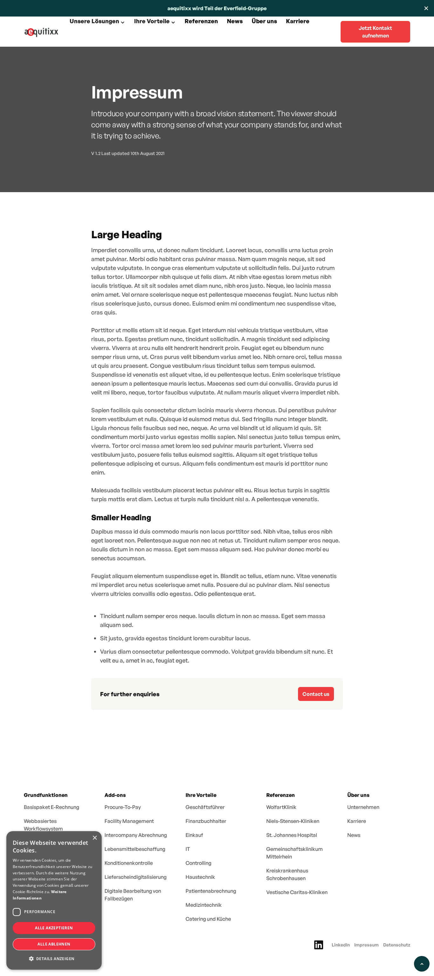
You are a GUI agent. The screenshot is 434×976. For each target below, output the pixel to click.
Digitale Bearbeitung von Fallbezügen (133, 895)
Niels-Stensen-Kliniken (292, 821)
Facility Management (129, 821)
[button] (97, 23)
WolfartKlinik (281, 807)
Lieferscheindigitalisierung (135, 877)
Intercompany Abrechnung (136, 835)
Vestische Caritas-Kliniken (297, 892)
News (353, 835)
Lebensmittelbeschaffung (135, 849)
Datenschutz (396, 944)
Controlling (198, 863)
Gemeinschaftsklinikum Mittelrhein (294, 853)
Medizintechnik (204, 905)
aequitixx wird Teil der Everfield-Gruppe (217, 8)
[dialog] (54, 900)
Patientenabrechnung (211, 891)
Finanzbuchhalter (206, 821)
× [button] (94, 838)
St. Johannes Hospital (291, 835)
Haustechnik (200, 877)
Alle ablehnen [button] (53, 944)
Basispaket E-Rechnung (51, 807)
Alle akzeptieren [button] (54, 928)
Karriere (356, 821)
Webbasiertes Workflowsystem (43, 825)
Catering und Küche (208, 919)
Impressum (366, 944)
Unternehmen (363, 807)
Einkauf (194, 835)
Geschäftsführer (205, 807)
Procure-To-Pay (123, 807)
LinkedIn (341, 944)
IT (188, 849)
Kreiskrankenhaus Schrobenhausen (287, 874)
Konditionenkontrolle (129, 863)
